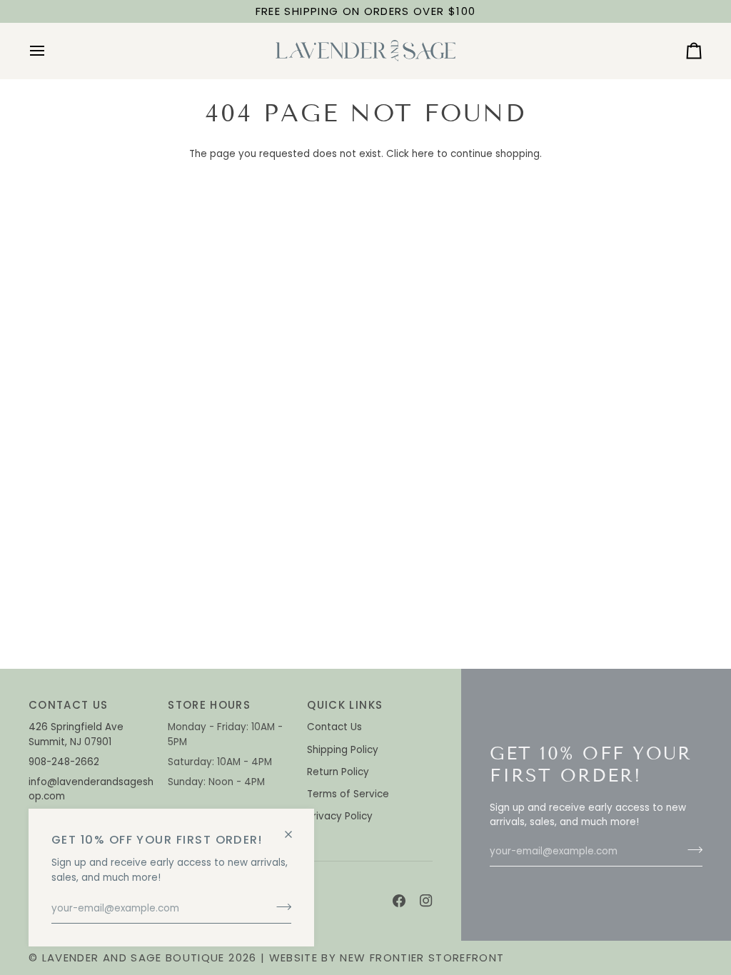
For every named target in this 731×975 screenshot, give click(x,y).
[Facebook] (399, 900)
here (423, 154)
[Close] (294, 828)
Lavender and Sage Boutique (133, 957)
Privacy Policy (340, 816)
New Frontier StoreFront (422, 957)
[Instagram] (426, 900)
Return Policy (338, 772)
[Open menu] (50, 51)
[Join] (279, 907)
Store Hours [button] (209, 704)
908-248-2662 (65, 762)
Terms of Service (348, 794)
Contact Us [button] (69, 704)
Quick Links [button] (345, 704)
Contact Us (334, 727)
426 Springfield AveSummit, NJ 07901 (76, 734)
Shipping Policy (342, 750)
